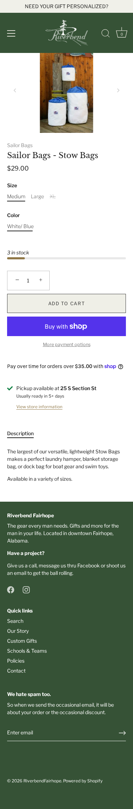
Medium (16, 196)
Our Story (18, 631)
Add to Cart (66, 303)
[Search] (105, 34)
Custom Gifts (22, 641)
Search (15, 621)
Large (37, 196)
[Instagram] (26, 589)
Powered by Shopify (82, 780)
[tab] (24, 433)
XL (53, 196)
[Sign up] (122, 733)
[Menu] (11, 33)
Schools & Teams (27, 651)
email (20, 573)
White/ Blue (20, 226)
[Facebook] (10, 589)
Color (13, 215)
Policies (15, 661)
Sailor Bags (20, 145)
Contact (16, 671)
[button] (15, 90)
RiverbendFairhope (42, 780)
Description (20, 433)
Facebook (88, 565)
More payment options (66, 344)
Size (12, 185)
